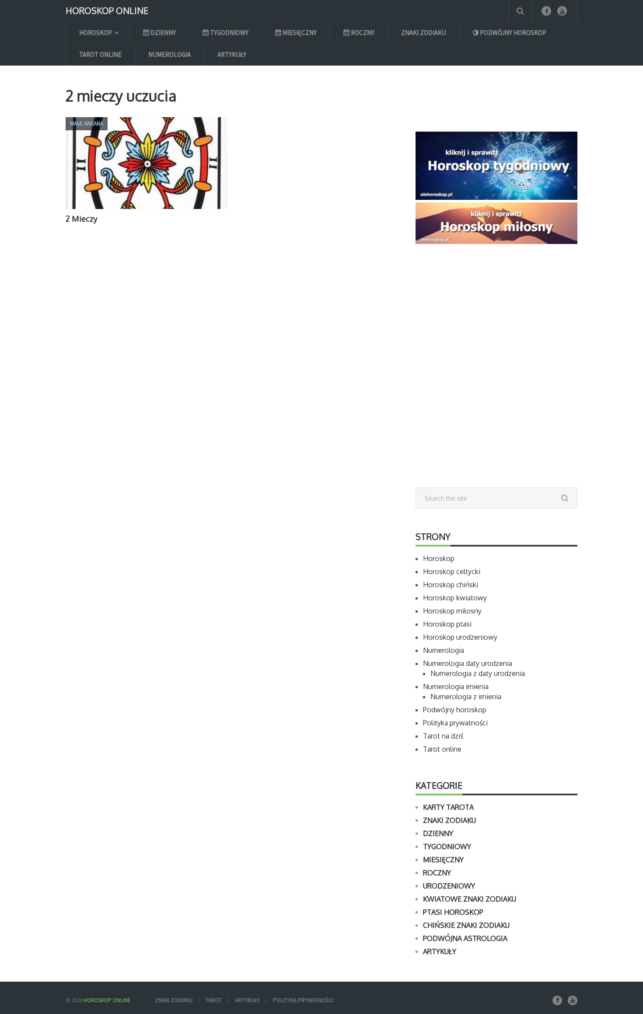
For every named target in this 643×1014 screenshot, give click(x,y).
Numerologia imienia (456, 686)
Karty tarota (448, 807)
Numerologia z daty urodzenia (477, 673)
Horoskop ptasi (447, 624)
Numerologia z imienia (465, 696)
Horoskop (95, 32)
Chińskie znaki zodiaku (466, 925)
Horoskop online (107, 10)
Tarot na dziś (443, 736)
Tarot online (100, 54)
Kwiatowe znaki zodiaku (469, 899)
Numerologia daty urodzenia (467, 663)
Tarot (214, 1000)
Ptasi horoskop (453, 912)
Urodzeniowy (449, 886)
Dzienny (162, 32)
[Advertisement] (496, 385)
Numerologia (169, 54)
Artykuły (231, 54)
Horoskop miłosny (452, 610)
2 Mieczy (82, 218)
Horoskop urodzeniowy (460, 637)
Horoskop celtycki (451, 571)
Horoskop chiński (450, 584)
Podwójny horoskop (512, 32)
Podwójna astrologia (465, 938)
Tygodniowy (228, 32)
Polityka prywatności (455, 722)
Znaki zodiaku (423, 32)
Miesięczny (299, 32)
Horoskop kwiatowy (455, 597)
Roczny (361, 32)
